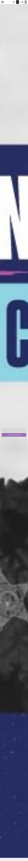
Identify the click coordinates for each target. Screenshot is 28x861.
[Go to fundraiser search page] (13, 2)
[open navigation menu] (26, 2)
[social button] (17, 2)
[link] (14, 435)
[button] (14, 430)
